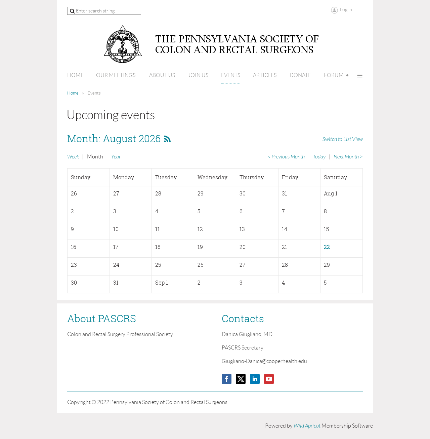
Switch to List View (342, 139)
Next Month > (348, 157)
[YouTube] (269, 379)
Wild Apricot (307, 426)
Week (73, 157)
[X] (241, 379)
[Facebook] (226, 379)
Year (116, 157)
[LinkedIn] (255, 379)
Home (73, 93)
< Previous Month (286, 157)
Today (319, 157)
